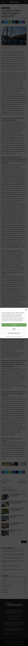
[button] (26, 309)
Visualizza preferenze (14, 333)
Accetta (14, 325)
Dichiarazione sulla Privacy (17, 336)
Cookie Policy (8, 336)
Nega (14, 329)
